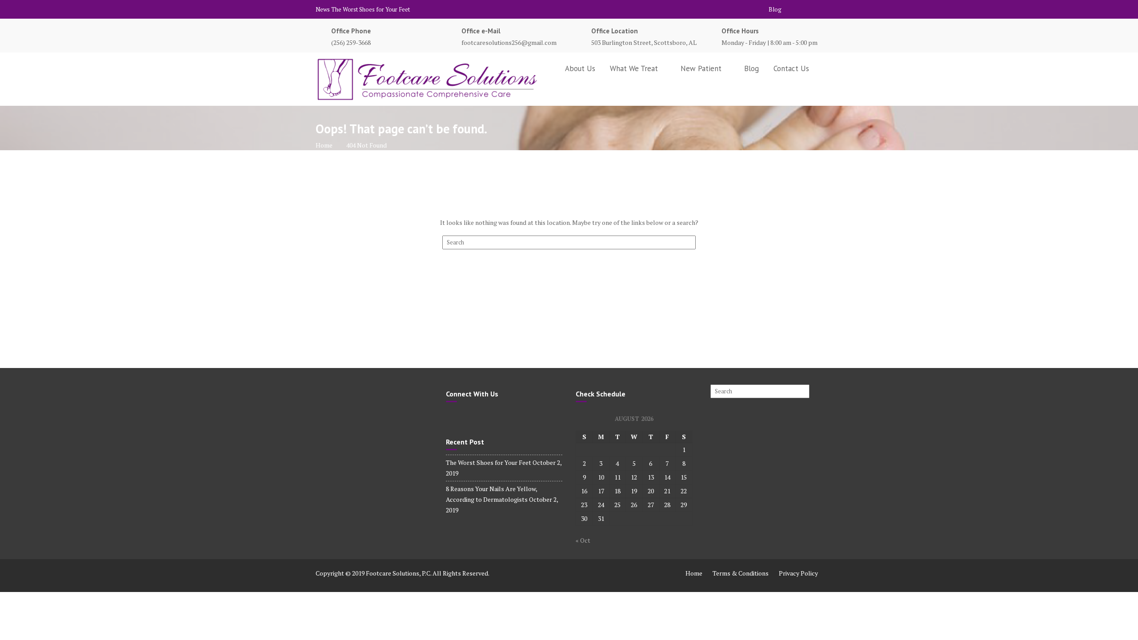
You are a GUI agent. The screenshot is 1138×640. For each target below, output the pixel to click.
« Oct (583, 540)
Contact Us (791, 68)
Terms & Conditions (741, 573)
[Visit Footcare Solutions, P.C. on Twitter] (465, 416)
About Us (580, 68)
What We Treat (634, 68)
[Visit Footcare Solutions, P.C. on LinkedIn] (480, 416)
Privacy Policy (798, 573)
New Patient (701, 68)
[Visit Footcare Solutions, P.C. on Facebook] (451, 416)
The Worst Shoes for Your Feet (370, 9)
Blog (775, 9)
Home (693, 573)
